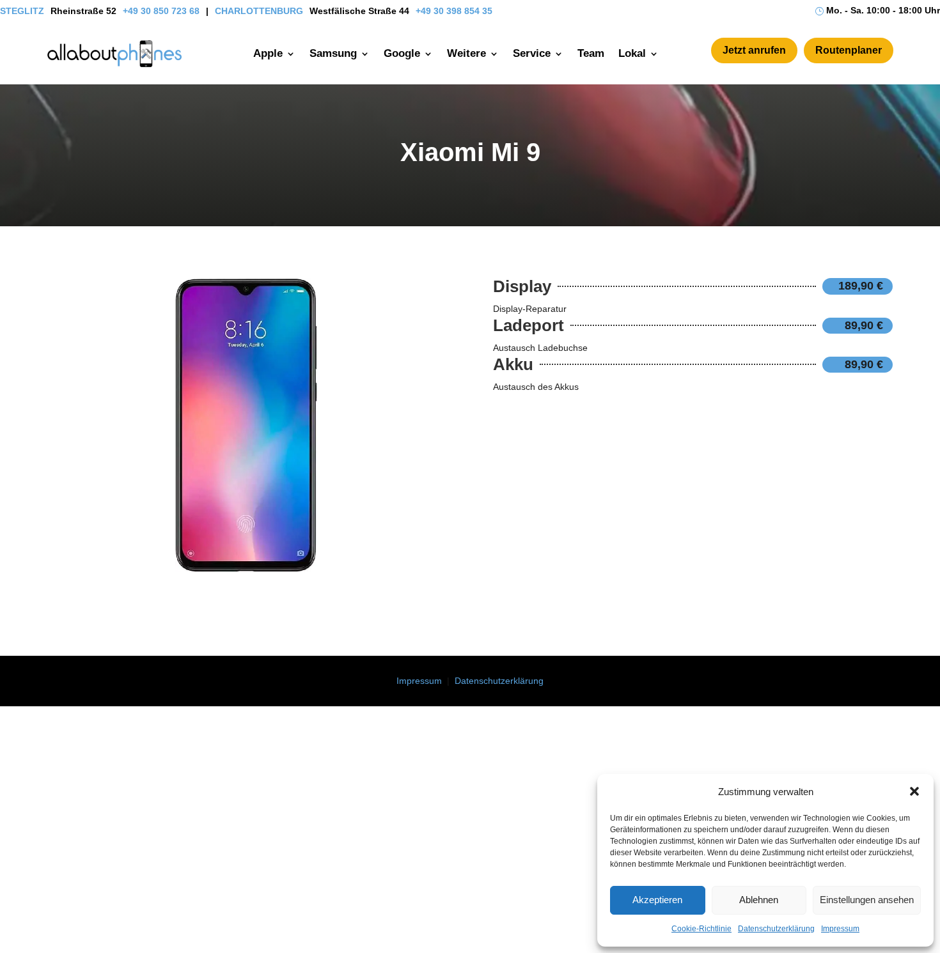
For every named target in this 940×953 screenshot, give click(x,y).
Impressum (840, 928)
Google (402, 53)
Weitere (466, 53)
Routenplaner (848, 50)
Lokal (632, 53)
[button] (914, 791)
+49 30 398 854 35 (454, 11)
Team (590, 53)
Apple (268, 53)
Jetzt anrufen (754, 50)
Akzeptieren (657, 899)
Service (532, 53)
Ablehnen (758, 899)
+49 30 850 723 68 (161, 11)
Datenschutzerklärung (776, 928)
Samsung (333, 53)
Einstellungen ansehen (867, 899)
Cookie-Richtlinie (701, 928)
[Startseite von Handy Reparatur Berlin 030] (114, 53)
